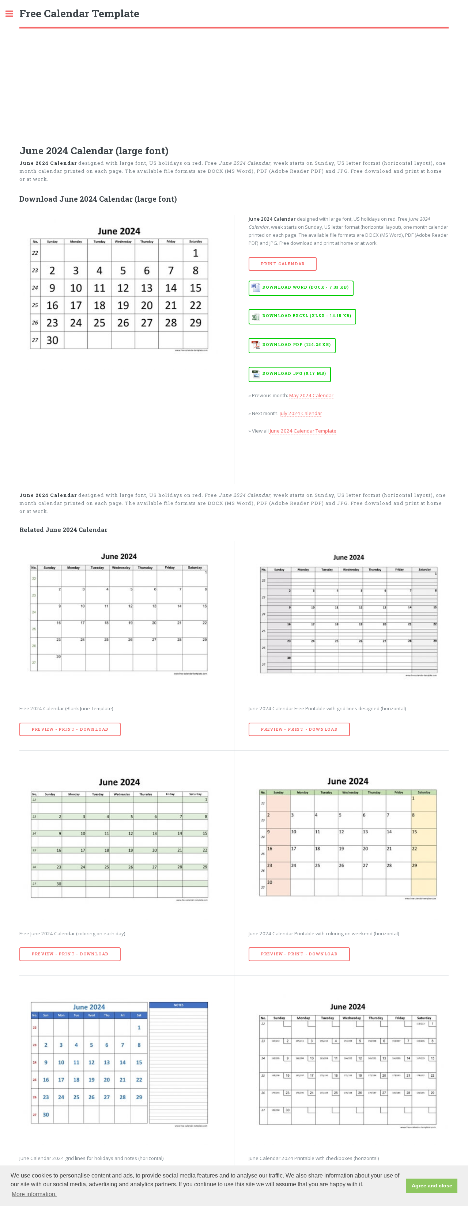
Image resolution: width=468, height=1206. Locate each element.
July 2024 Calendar (301, 413)
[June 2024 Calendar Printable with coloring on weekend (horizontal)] (349, 842)
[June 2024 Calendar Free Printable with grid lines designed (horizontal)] (349, 618)
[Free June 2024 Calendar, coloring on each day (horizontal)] (119, 842)
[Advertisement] (233, 83)
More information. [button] (34, 1194)
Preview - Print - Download (70, 729)
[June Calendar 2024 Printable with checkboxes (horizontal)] (349, 1067)
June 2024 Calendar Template (303, 430)
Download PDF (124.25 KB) (296, 344)
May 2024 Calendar (311, 395)
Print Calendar (283, 263)
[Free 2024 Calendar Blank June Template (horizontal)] (119, 618)
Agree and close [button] (432, 1185)
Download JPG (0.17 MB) (294, 373)
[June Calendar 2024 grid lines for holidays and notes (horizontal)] (119, 1067)
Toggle (13, 13)
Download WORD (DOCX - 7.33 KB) (305, 287)
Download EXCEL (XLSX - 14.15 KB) (306, 315)
